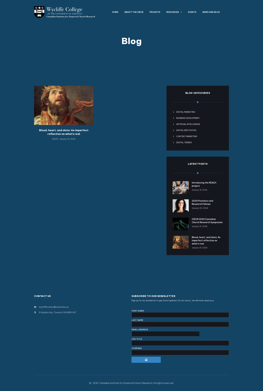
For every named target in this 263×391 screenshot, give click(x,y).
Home (115, 12)
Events (192, 12)
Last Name (138, 320)
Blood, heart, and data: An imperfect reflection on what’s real (63, 132)
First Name (138, 311)
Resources (172, 12)
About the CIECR (133, 12)
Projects (154, 12)
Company (137, 348)
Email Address (140, 329)
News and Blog (211, 12)
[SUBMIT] (146, 360)
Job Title (137, 339)
